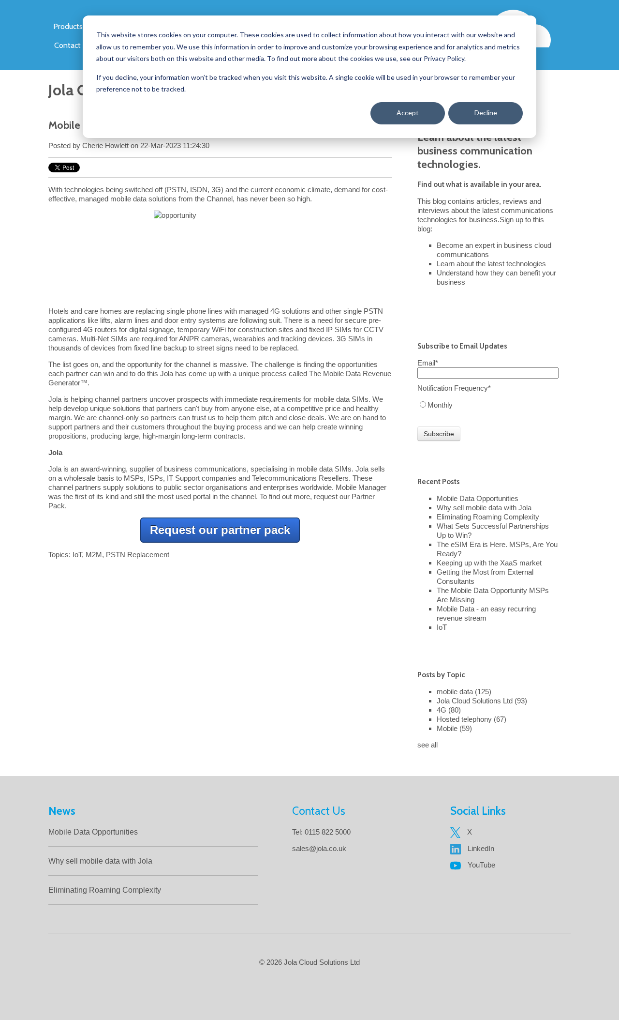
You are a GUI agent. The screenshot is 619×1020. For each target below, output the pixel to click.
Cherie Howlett (105, 145)
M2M (94, 554)
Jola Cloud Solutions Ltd (482, 701)
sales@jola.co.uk (319, 848)
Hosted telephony (471, 719)
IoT (77, 554)
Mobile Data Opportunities (477, 498)
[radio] (488, 405)
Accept (408, 112)
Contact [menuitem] (67, 45)
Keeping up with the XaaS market (489, 563)
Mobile (454, 728)
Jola (54, 399)
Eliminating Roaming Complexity (488, 517)
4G (449, 710)
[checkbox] (488, 405)
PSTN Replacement (137, 554)
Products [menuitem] (68, 26)
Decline (485, 112)
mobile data (464, 691)
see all (427, 745)
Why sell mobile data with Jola (484, 507)
